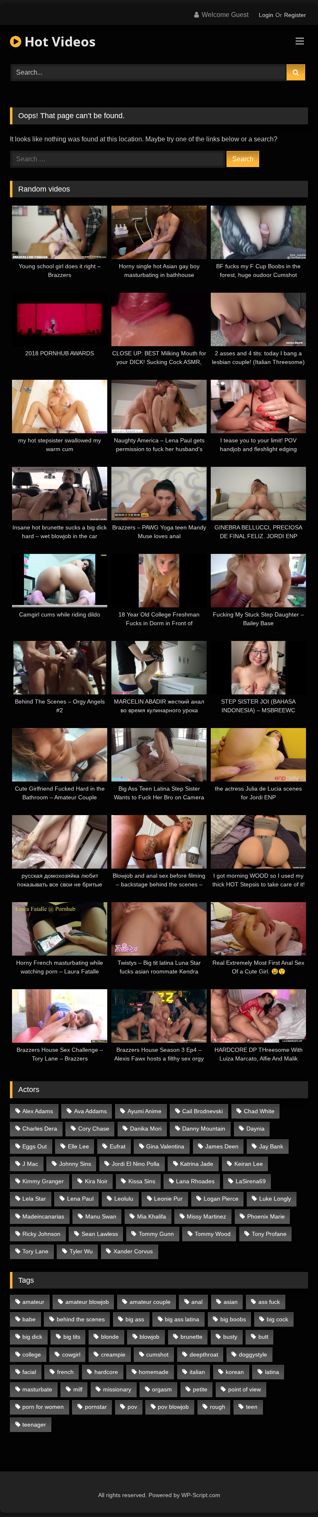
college (31, 1354)
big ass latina (182, 1319)
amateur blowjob (87, 1302)
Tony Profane (269, 1234)
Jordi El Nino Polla (135, 1163)
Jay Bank (271, 1146)
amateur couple (150, 1302)
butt (263, 1336)
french (65, 1372)
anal (196, 1302)
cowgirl (71, 1354)
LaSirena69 (251, 1181)
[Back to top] (292, 1492)
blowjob (149, 1336)
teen (252, 1406)
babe (29, 1319)
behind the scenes (81, 1319)
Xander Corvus (133, 1251)
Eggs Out (34, 1146)
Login (266, 15)
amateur (33, 1302)
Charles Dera (39, 1128)
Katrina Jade (196, 1163)
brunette (191, 1336)
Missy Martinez (206, 1216)
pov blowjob (173, 1406)
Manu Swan (100, 1216)
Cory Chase (93, 1128)
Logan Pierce (221, 1198)
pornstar (96, 1406)
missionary (117, 1389)
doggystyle (253, 1354)
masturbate (37, 1389)
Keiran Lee (248, 1163)
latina (272, 1372)
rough (217, 1406)
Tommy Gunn (156, 1234)
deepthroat (204, 1354)
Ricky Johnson (41, 1234)
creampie (113, 1354)
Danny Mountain (203, 1128)
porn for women (43, 1406)
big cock (277, 1319)
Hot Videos (58, 41)
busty (230, 1336)
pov (132, 1406)
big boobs (233, 1319)
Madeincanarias (43, 1216)
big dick (32, 1336)
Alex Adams (37, 1111)
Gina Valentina (165, 1146)
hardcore (106, 1372)
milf (77, 1389)
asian (231, 1302)
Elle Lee (78, 1146)
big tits (71, 1336)
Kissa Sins (141, 1181)
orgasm (162, 1389)
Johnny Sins (75, 1163)
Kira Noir (96, 1181)
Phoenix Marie (266, 1216)
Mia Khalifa (151, 1216)
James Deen (221, 1146)
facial (29, 1372)
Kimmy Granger (43, 1181)
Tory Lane (35, 1251)
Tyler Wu (81, 1251)
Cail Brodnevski (202, 1111)
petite (200, 1389)
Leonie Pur (168, 1198)
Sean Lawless (100, 1234)
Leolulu (123, 1198)
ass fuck (269, 1302)
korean (235, 1372)
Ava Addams (90, 1111)
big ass (134, 1319)
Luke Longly (275, 1198)
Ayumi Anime (144, 1111)
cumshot (157, 1354)
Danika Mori (145, 1128)
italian (197, 1372)
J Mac (30, 1163)
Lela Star (34, 1198)
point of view (244, 1389)
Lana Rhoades (195, 1181)
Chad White (259, 1111)
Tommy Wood (213, 1234)
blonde (110, 1336)
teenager (34, 1424)
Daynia (255, 1128)
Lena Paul (80, 1198)
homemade (154, 1372)
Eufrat (117, 1146)
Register (295, 15)
